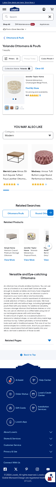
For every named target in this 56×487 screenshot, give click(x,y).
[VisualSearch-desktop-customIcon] (50, 17)
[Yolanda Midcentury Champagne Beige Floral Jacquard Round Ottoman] (14, 90)
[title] (13, 99)
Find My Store (32, 88)
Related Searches (28, 205)
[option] (17, 68)
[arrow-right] (50, 213)
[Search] (6, 16)
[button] (52, 9)
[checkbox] (30, 59)
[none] (28, 432)
